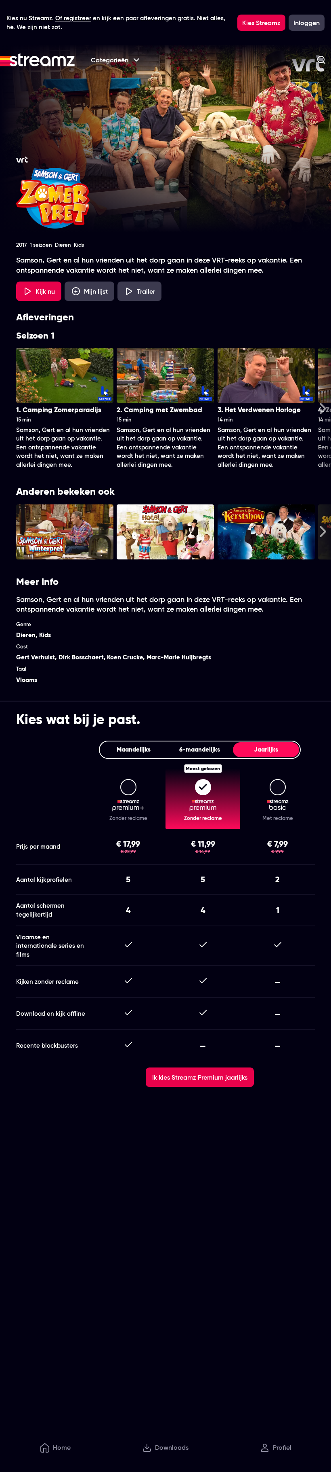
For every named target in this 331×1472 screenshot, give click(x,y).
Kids (45, 635)
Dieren (26, 635)
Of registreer (73, 18)
